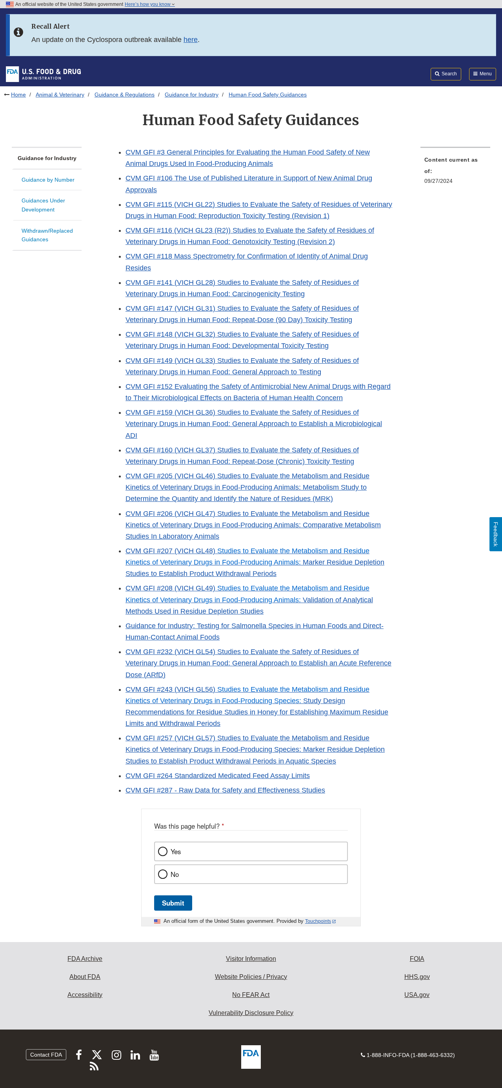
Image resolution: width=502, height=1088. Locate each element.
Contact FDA (46, 1055)
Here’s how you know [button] (148, 4)
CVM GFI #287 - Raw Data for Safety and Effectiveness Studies (225, 790)
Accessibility (84, 994)
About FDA (84, 976)
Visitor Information (251, 958)
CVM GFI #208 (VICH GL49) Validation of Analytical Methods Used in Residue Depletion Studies (249, 599)
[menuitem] (455, 172)
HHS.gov (417, 976)
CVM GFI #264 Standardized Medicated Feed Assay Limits (218, 776)
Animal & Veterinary (60, 94)
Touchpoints (318, 921)
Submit (173, 903)
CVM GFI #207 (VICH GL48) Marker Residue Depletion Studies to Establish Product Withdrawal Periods (255, 562)
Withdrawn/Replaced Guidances (47, 235)
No (175, 874)
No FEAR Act (250, 994)
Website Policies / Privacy (251, 976)
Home (18, 94)
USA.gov (416, 994)
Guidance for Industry (191, 94)
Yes (176, 851)
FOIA (417, 958)
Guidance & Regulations (125, 94)
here (191, 40)
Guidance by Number (48, 180)
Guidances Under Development (43, 205)
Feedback (496, 534)
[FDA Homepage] (43, 74)
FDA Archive (84, 958)
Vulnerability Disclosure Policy (251, 1013)
